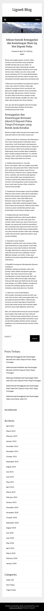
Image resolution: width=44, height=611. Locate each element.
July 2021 (10, 472)
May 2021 (10, 482)
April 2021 (10, 487)
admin (22, 54)
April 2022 (10, 426)
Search (8, 337)
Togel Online (11, 590)
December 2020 (12, 507)
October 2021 (11, 456)
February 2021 (11, 497)
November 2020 (12, 512)
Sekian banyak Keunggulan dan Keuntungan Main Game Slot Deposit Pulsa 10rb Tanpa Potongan (22, 388)
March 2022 (10, 431)
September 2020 (12, 523)
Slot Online (10, 585)
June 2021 (10, 477)
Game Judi (10, 580)
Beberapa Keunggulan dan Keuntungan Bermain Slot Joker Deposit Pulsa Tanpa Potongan (21, 359)
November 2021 (12, 451)
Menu (37, 19)
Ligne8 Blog (22, 10)
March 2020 (10, 553)
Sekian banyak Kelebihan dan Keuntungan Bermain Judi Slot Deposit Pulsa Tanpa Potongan (21, 370)
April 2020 (10, 548)
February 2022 (11, 436)
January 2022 (11, 441)
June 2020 (10, 538)
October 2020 (11, 518)
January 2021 (11, 502)
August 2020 (11, 528)
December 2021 (12, 446)
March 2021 (10, 492)
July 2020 (10, 533)
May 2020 (10, 543)
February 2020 (11, 558)
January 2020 (11, 563)
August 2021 (11, 467)
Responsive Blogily (15, 608)
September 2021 (12, 462)
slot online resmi (11, 410)
